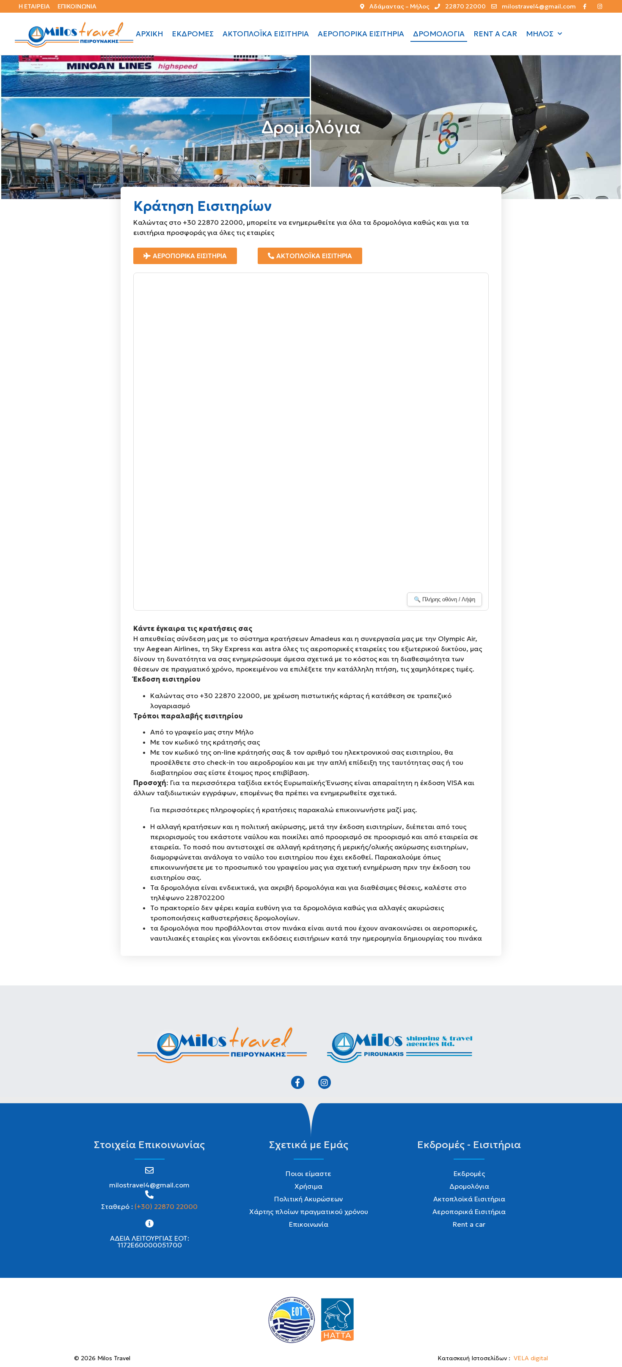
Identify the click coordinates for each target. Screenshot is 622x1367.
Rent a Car (495, 33)
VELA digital (531, 1358)
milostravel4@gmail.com (149, 1185)
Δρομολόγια (439, 33)
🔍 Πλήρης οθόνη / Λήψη (444, 599)
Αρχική (149, 33)
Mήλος (539, 33)
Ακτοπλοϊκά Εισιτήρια (266, 33)
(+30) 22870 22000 (166, 1206)
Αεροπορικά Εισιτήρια (361, 33)
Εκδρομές (193, 33)
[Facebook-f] (297, 1082)
